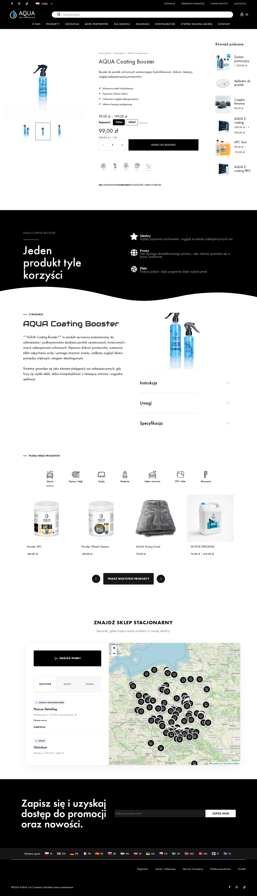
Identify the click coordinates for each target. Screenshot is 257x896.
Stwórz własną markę (197, 24)
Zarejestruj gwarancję (192, 3)
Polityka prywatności (220, 869)
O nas (36, 24)
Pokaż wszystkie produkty (128, 578)
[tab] (187, 383)
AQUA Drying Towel (93, 546)
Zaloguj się (240, 3)
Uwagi (146, 403)
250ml (131, 122)
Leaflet (215, 763)
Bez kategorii (119, 53)
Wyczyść (143, 122)
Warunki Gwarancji (193, 869)
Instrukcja (148, 383)
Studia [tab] (90, 684)
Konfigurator (165, 24)
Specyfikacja (151, 423)
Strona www (40, 720)
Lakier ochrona (152, 185)
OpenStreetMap (231, 763)
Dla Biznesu (122, 24)
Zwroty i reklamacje (165, 869)
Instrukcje (169, 3)
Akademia (142, 24)
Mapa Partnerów (96, 24)
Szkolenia (72, 24)
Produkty (52, 24)
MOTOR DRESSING (148, 546)
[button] (67, 715)
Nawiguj (40, 727)
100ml (118, 122)
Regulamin (142, 869)
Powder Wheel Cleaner (41, 546)
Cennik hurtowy (219, 3)
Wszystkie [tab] (45, 684)
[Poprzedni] (96, 579)
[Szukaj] (142, 14)
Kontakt (224, 24)
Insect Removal (199, 546)
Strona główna (105, 53)
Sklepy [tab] (67, 684)
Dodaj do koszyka (163, 144)
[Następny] (161, 579)
